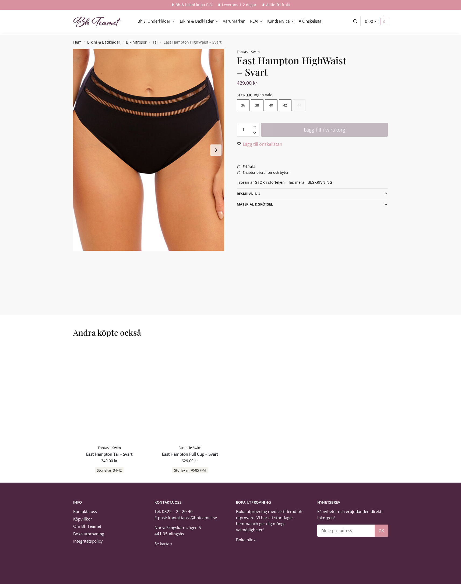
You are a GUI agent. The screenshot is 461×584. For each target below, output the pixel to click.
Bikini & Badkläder (103, 42)
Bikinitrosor (136, 42)
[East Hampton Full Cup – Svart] (190, 393)
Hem (77, 42)
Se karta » (163, 543)
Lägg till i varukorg (324, 129)
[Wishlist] (137, 353)
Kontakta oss (85, 511)
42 (285, 105)
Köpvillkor (82, 519)
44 (299, 105)
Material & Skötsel (255, 204)
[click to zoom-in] (148, 150)
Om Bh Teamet (87, 526)
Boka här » (246, 539)
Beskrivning (248, 193)
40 (271, 105)
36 (243, 105)
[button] (376, 21)
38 (257, 105)
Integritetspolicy (88, 541)
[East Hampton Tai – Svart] (109, 393)
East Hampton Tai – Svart (109, 454)
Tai (155, 42)
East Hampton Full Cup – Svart (190, 454)
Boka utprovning (88, 533)
